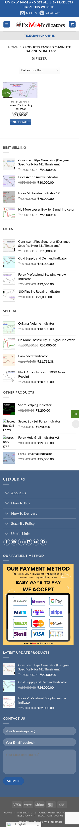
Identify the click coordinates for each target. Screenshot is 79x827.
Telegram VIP (26, 815)
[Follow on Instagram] (14, 542)
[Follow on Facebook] (6, 542)
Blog (41, 815)
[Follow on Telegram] (43, 542)
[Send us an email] (21, 542)
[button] (6, 24)
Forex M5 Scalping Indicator (20, 107)
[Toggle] (7, 493)
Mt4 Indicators (25, 812)
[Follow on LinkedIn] (28, 542)
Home (13, 47)
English (20, 824)
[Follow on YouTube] (36, 542)
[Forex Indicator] (39, 24)
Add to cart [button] (20, 122)
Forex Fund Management (56, 812)
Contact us (55, 815)
